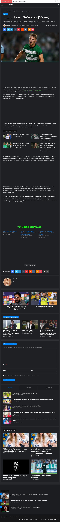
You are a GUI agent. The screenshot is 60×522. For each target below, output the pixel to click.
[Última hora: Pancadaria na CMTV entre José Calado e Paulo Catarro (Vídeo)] (7, 401)
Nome (5, 364)
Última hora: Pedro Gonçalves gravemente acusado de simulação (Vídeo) (21, 145)
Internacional (50, 519)
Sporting (13, 11)
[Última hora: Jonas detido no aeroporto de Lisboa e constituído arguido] (5, 502)
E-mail (5, 370)
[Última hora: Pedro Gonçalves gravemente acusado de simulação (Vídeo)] (7, 145)
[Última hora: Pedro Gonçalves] (7, 136)
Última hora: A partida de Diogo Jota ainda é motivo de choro (15, 450)
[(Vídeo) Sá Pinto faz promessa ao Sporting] (30, 324)
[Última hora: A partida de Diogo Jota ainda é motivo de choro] (16, 440)
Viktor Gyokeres (30, 265)
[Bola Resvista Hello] (12, 5)
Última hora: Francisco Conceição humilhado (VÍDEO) (27, 406)
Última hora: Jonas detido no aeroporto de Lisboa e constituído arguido (29, 500)
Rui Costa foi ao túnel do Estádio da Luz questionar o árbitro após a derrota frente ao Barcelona (11, 332)
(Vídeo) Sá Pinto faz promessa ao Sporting (28, 331)
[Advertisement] (30, 75)
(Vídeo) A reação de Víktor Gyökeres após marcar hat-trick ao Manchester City (28, 233)
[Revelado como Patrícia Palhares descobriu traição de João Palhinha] (5, 496)
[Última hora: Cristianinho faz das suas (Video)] (7, 395)
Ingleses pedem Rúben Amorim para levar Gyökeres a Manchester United (48, 136)
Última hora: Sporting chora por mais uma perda (15, 477)
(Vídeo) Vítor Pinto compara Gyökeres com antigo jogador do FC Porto (46, 233)
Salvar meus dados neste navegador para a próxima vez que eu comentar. (22, 375)
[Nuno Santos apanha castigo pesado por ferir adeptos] (5, 509)
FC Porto (40, 519)
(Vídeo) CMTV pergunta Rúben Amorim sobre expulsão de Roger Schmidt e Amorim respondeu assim (48, 332)
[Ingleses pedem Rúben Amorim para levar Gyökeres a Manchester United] (35, 136)
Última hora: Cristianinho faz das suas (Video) (25, 393)
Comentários (48, 387)
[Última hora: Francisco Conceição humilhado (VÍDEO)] (7, 408)
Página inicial (7, 11)
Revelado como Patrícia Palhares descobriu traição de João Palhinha (29, 494)
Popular (10, 387)
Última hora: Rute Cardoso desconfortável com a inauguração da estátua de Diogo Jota (33, 1)
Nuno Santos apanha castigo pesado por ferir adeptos (25, 507)
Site (32, 370)
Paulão (7, 25)
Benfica (44, 519)
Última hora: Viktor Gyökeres (10, 231)
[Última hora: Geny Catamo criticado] (44, 467)
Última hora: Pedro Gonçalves (21, 134)
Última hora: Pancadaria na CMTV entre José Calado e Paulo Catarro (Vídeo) (33, 399)
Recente (28, 387)
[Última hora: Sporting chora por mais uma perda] (16, 467)
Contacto (56, 519)
